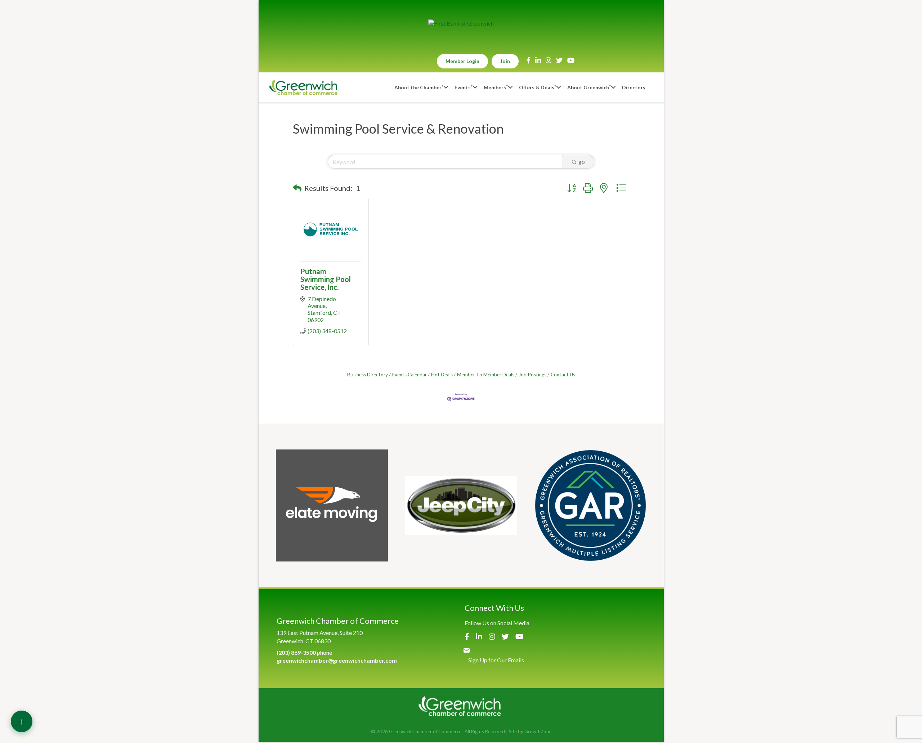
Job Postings (532, 374)
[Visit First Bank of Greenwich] (461, 23)
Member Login (462, 61)
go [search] (581, 161)
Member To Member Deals (485, 374)
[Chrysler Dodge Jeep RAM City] (461, 505)
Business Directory (367, 374)
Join (505, 61)
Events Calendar (409, 374)
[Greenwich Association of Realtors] (590, 505)
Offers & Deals (536, 87)
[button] (297, 188)
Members (495, 87)
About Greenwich (588, 87)
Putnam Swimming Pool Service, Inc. (325, 279)
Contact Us (563, 374)
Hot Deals (442, 374)
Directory (633, 87)
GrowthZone (537, 731)
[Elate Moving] (332, 505)
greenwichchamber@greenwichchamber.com (337, 660)
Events (463, 87)
